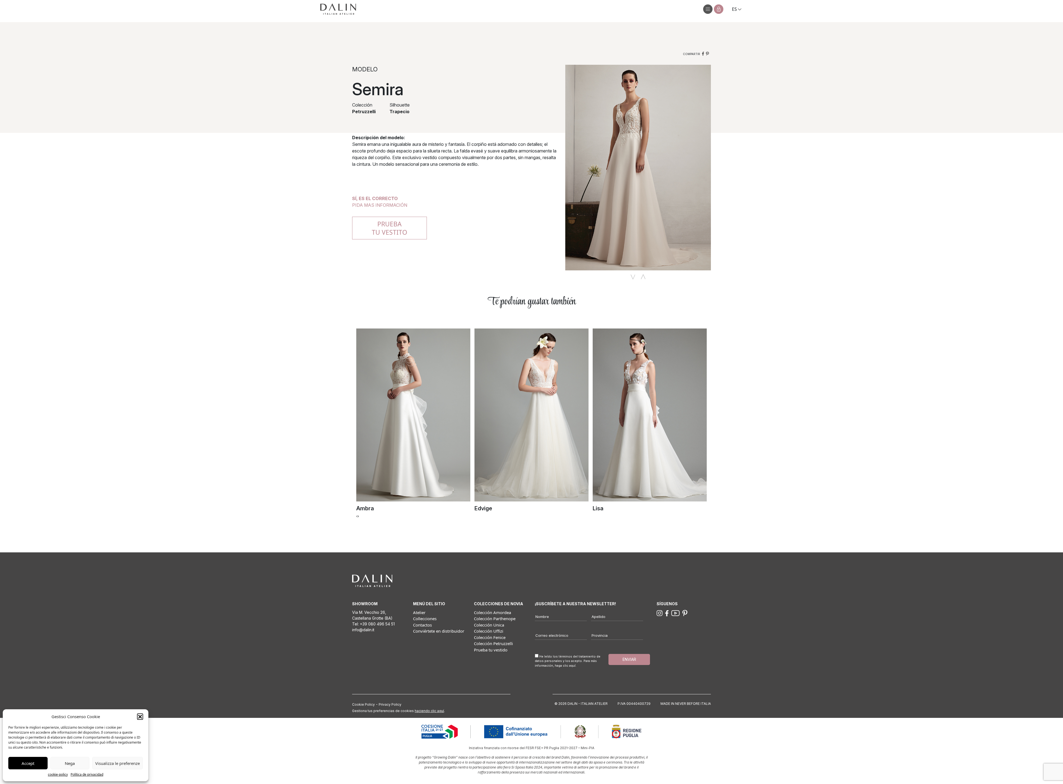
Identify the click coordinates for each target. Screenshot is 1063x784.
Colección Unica (489, 625)
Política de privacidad (87, 774)
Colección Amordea (492, 612)
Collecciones (425, 618)
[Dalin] (338, 9)
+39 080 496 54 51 (377, 624)
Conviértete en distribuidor (438, 631)
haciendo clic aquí (429, 711)
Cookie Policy (363, 704)
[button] (140, 716)
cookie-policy (58, 774)
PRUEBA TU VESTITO (389, 228)
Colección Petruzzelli (493, 643)
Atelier (419, 612)
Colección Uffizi (488, 631)
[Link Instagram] (659, 613)
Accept (28, 763)
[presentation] (357, 516)
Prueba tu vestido (490, 650)
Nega (70, 763)
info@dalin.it (363, 629)
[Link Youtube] (675, 613)
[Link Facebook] (667, 613)
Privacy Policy (390, 704)
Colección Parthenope (494, 618)
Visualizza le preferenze (117, 763)
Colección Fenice (489, 637)
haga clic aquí (565, 665)
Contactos (422, 625)
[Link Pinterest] (684, 613)
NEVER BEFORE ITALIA (693, 704)
